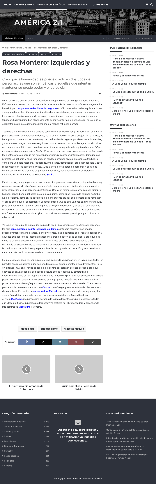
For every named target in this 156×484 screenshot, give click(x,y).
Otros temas (10, 441)
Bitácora (8, 465)
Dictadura (32, 54)
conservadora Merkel (45, 291)
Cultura (7, 436)
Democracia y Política (21, 47)
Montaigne (24, 306)
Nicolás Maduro (74, 328)
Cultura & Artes (24, 4)
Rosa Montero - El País (15, 93)
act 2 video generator (116, 454)
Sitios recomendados (142, 38)
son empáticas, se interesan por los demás (34, 228)
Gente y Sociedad (13, 426)
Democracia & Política (51, 4)
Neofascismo (50, 328)
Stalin (50, 174)
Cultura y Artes (11, 431)
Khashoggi (16, 298)
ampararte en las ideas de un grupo (37, 108)
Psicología (9, 461)
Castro (46, 287)
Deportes (8, 451)
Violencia (56, 54)
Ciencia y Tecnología (14, 446)
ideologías (28, 328)
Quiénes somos (121, 38)
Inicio (7, 47)
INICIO (7, 4)
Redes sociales (11, 456)
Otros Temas (100, 4)
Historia (44, 54)
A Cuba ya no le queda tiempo (40, 38)
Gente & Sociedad (78, 4)
